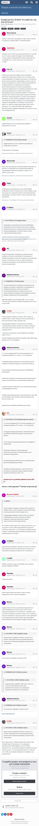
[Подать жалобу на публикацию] (33, 34)
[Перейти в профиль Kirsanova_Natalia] (4, 495)
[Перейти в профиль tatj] (4, 249)
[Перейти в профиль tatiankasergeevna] (4, 275)
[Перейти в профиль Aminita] (4, 119)
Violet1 (9, 133)
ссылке (16, 150)
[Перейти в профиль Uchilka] (4, 312)
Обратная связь (19, 819)
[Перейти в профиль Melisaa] (4, 603)
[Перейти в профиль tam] (4, 414)
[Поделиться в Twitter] (2, 814)
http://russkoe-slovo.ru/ (8, 713)
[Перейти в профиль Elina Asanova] (4, 34)
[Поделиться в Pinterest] (11, 814)
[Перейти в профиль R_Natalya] (4, 208)
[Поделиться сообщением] (36, 34)
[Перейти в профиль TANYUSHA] (4, 49)
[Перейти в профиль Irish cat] (4, 70)
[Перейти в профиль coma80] (4, 559)
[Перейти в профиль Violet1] (4, 134)
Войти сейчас (19, 793)
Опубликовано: (15, 34)
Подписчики (17, 800)
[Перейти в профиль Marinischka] (4, 162)
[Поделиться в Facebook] (5, 814)
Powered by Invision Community (19, 823)
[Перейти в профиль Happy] (4, 184)
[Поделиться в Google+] (8, 814)
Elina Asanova (9, 24)
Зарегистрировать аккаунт (19, 781)
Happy (9, 183)
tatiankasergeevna (13, 275)
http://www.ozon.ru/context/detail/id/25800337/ (15, 239)
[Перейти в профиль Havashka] (4, 574)
